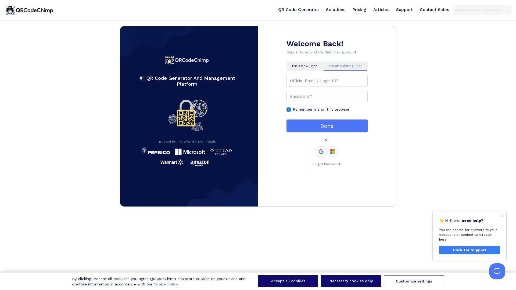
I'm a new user (304, 66)
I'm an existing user (345, 66)
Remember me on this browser (321, 109)
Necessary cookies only (351, 281)
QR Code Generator (298, 9)
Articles (381, 9)
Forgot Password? (327, 164)
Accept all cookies (288, 281)
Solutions (335, 9)
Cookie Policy (166, 284)
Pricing (359, 9)
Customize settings (414, 281)
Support (404, 9)
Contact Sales (434, 9)
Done (327, 126)
